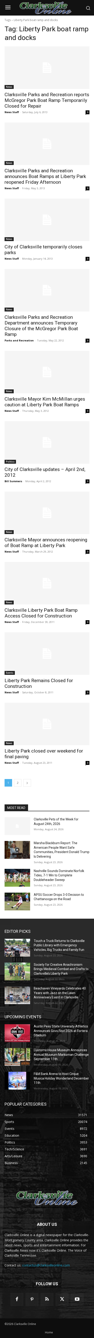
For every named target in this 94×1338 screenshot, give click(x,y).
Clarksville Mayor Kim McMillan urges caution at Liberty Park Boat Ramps (45, 401)
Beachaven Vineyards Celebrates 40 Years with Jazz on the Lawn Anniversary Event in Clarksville (60, 993)
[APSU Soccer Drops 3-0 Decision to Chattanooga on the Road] (17, 901)
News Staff (12, 112)
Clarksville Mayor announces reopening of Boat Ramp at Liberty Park (46, 542)
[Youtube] (77, 1299)
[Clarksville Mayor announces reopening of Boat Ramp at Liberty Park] (47, 513)
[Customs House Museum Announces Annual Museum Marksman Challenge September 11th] (17, 1057)
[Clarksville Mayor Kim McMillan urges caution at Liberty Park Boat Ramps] (47, 372)
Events (9, 672)
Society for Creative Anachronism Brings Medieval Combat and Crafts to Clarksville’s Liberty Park (61, 969)
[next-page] (27, 783)
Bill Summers (13, 481)
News (9, 86)
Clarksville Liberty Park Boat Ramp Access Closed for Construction (41, 613)
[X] (62, 1299)
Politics (10, 461)
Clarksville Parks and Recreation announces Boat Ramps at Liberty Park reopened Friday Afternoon (45, 176)
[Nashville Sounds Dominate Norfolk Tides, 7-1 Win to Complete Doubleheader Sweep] (17, 878)
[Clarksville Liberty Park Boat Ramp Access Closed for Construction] (47, 583)
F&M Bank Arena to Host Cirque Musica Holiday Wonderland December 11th (61, 1078)
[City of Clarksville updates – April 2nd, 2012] (47, 442)
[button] (88, 8)
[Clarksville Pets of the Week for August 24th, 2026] (17, 826)
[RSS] (47, 1299)
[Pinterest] (32, 1299)
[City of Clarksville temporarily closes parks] (47, 220)
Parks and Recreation (19, 340)
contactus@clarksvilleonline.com (46, 1265)
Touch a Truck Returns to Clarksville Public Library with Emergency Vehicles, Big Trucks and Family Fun (59, 945)
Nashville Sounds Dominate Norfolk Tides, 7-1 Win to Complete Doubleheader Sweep (59, 875)
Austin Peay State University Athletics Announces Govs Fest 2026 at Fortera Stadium (61, 1030)
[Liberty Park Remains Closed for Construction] (47, 653)
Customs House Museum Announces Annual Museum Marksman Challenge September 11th (61, 1054)
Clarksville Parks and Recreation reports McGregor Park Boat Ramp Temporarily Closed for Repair (47, 100)
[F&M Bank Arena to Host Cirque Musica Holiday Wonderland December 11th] (17, 1081)
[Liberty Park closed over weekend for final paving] (47, 724)
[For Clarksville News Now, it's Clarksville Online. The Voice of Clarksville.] (47, 1198)
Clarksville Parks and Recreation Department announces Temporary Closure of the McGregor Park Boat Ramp (41, 325)
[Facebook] (16, 1299)
